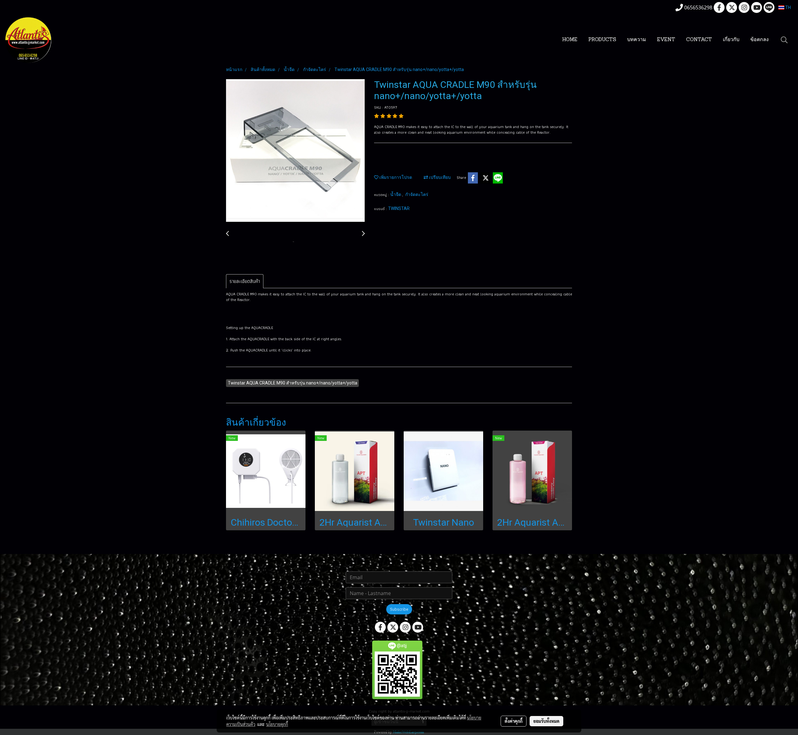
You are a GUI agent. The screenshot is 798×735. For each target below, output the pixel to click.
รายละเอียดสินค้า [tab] (244, 281)
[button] (784, 40)
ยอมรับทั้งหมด (546, 721)
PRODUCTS (602, 39)
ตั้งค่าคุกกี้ (513, 721)
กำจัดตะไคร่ (416, 194)
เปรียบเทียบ (439, 177)
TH (787, 7)
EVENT (666, 39)
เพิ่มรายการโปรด (395, 177)
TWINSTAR (399, 208)
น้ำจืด (396, 194)
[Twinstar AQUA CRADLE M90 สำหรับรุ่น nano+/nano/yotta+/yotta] (295, 150)
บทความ (636, 39)
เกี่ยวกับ (731, 39)
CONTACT (699, 39)
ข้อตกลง (759, 39)
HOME (569, 39)
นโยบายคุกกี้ (277, 724)
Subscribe (399, 609)
